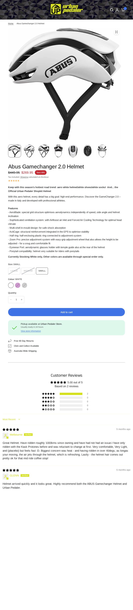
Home (10, 23)
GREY (24, 285)
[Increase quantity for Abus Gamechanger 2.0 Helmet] (21, 299)
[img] (11, 429)
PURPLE (17, 285)
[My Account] (117, 10)
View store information (31, 331)
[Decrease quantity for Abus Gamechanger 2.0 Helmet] (10, 299)
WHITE (10, 285)
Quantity (12, 293)
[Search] (112, 10)
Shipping (24, 177)
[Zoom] (116, 32)
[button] (48, 394)
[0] (122, 10)
